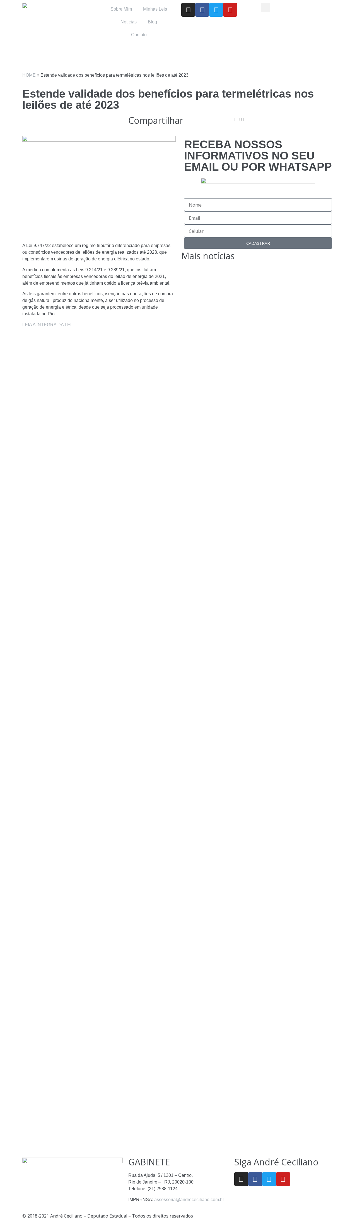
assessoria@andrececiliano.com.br (189, 1199)
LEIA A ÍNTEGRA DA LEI (47, 324)
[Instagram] (188, 10)
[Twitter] (216, 10)
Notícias (128, 22)
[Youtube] (230, 10)
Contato (139, 34)
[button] (265, 7)
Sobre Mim (121, 9)
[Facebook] (202, 10)
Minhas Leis (155, 9)
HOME (29, 75)
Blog (152, 22)
